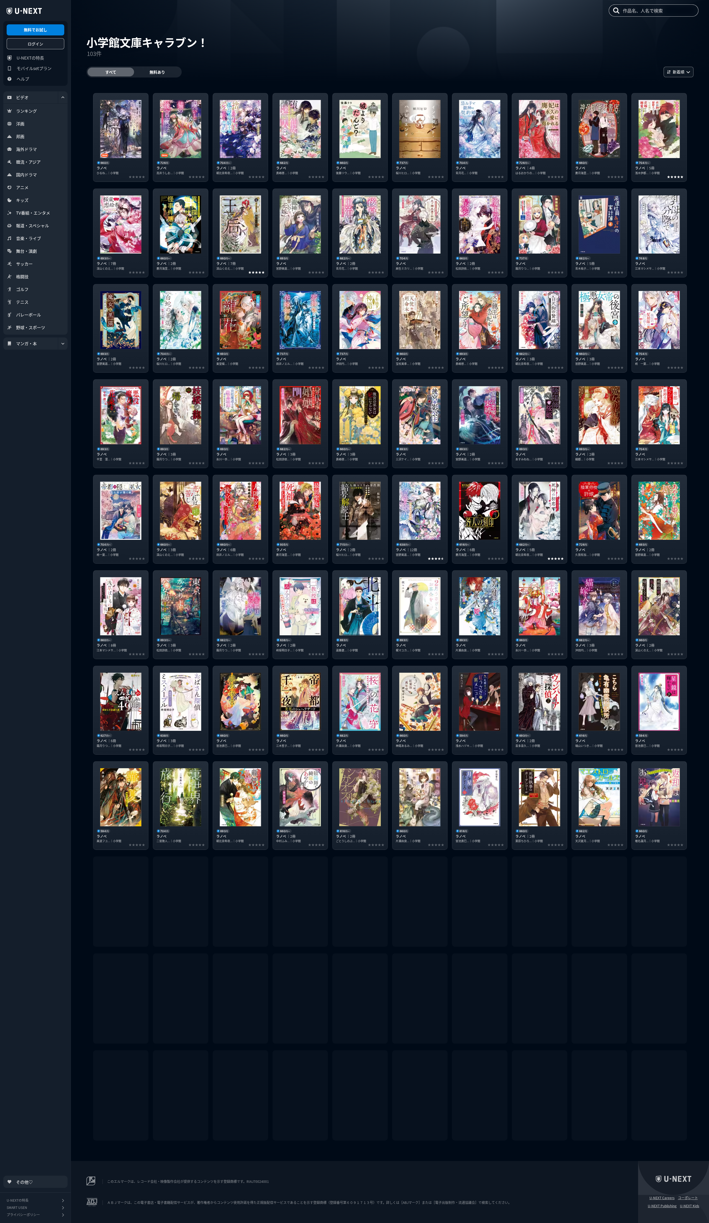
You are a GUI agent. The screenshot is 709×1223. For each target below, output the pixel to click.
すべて (110, 72)
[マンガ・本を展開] (63, 343)
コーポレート (688, 1198)
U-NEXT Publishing (662, 1206)
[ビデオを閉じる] (63, 97)
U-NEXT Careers (662, 1198)
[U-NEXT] (24, 11)
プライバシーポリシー (23, 1214)
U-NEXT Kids (689, 1206)
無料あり (157, 72)
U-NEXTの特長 (30, 58)
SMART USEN (17, 1207)
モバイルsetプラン (34, 68)
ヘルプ (23, 79)
